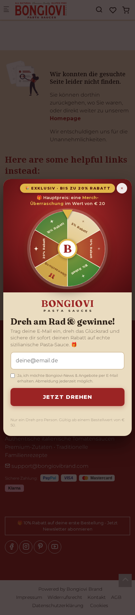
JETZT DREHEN (67, 397)
